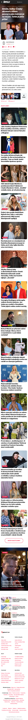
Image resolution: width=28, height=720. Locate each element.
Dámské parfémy (15, 700)
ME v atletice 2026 (5, 662)
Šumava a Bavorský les (6, 676)
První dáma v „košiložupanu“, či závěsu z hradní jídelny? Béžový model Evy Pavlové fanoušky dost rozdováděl (13, 444)
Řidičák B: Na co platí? (19, 678)
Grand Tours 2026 (19, 649)
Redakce (14, 708)
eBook (5, 46)
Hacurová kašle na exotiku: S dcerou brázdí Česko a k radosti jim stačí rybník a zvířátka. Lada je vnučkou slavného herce (11, 474)
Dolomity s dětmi (4, 682)
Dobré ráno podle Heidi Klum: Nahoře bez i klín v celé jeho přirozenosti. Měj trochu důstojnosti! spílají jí (12, 215)
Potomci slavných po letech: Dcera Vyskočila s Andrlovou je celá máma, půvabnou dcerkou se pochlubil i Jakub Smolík (13, 532)
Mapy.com (13, 687)
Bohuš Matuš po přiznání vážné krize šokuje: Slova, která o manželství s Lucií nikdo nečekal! (13, 332)
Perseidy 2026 (10, 689)
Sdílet (10, 46)
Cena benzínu (17, 689)
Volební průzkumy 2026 (6, 641)
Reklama (10, 708)
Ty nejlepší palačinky (19, 656)
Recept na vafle (18, 664)
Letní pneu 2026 (18, 673)
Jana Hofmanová (10, 42)
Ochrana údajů (15, 710)
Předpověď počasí (20, 687)
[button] (14, 31)
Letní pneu (22, 700)
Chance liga (3, 656)
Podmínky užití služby (6, 710)
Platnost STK (17, 682)
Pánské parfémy (13, 703)
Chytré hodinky (19, 701)
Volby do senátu (4, 647)
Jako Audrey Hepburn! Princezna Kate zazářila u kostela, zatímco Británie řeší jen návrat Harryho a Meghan (14, 130)
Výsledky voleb (4, 643)
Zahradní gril (12, 696)
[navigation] (2, 2)
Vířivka (16, 696)
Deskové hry (7, 701)
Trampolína (22, 692)
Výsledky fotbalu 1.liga (6, 658)
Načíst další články (14, 540)
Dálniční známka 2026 (19, 675)
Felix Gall (17, 647)
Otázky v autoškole (19, 680)
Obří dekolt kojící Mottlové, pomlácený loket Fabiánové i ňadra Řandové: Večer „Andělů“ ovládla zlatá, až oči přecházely (13, 187)
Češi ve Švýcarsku (5, 678)
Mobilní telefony (19, 698)
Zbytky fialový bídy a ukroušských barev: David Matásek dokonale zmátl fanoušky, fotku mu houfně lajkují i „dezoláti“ (12, 274)
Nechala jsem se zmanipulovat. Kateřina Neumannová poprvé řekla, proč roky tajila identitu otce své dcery (13, 244)
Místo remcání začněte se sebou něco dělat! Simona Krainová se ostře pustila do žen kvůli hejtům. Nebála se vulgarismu (14, 415)
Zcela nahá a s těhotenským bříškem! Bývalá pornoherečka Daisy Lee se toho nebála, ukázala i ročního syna (13, 503)
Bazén (10, 692)
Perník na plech (18, 665)
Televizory (13, 701)
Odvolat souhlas (22, 710)
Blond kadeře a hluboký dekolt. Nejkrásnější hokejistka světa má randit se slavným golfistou (14, 359)
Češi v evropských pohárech (14, 690)
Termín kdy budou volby (6, 645)
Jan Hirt (16, 643)
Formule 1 (3, 664)
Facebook (5, 708)
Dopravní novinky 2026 (20, 676)
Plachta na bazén (16, 692)
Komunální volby (4, 649)
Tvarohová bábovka (19, 662)
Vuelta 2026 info (18, 640)
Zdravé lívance (18, 660)
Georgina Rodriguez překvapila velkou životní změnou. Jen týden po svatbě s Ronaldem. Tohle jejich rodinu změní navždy (14, 303)
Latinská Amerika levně (6, 680)
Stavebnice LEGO (7, 700)
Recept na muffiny (18, 658)
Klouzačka (10, 694)
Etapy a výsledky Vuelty (20, 641)
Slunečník (6, 694)
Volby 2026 (3, 640)
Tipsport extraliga (5, 660)
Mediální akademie (21, 708)
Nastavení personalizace (14, 712)
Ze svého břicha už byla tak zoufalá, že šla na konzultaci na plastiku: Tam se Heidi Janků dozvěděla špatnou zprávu (13, 158)
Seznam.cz (19, 2)
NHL (2, 665)
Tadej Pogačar (18, 645)
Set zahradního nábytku (19, 694)
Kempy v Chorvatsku (5, 673)
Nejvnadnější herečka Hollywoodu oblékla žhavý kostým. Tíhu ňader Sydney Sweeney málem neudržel (11, 387)
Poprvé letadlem (4, 675)
